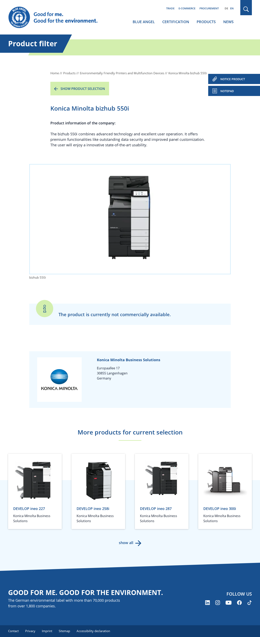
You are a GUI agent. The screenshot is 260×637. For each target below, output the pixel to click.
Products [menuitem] (206, 21)
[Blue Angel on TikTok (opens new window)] (249, 602)
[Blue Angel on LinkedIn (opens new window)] (207, 602)
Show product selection (83, 88)
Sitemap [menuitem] (64, 631)
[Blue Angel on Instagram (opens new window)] (217, 602)
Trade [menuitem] (170, 8)
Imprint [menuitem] (47, 631)
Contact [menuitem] (13, 631)
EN (232, 8)
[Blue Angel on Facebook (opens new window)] (239, 602)
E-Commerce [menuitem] (187, 8)
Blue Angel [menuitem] (144, 21)
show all (126, 542)
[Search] (246, 9)
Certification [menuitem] (175, 21)
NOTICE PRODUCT (232, 79)
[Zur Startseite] (57, 17)
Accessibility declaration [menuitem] (93, 631)
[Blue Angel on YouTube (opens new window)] (228, 602)
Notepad (227, 91)
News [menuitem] (228, 21)
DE (226, 8)
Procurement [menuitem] (209, 8)
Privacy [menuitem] (30, 631)
